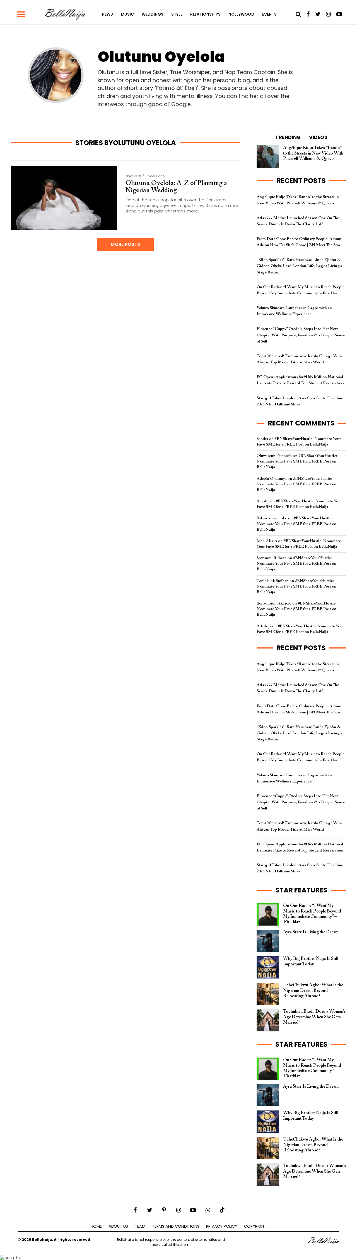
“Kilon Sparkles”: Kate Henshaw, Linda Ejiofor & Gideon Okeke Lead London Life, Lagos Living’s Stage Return (299, 266)
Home (96, 1226)
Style (176, 14)
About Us (118, 1226)
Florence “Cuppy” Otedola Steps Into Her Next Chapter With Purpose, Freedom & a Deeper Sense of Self (301, 335)
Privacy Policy (221, 1226)
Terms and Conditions (175, 1226)
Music (127, 14)
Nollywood (241, 14)
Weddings (152, 14)
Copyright (255, 1226)
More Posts (125, 244)
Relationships (205, 14)
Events (269, 14)
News (107, 14)
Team (140, 1226)
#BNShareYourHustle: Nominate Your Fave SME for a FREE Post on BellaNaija (297, 461)
